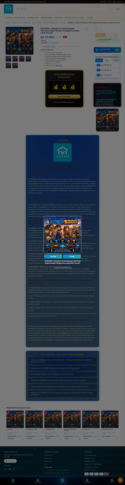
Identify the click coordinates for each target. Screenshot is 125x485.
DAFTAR (53, 256)
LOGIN (71, 256)
